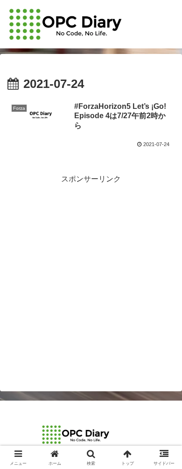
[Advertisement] (91, 277)
